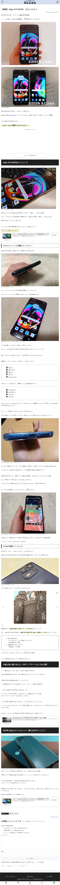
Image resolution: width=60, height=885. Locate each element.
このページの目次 (29, 155)
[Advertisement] (30, 141)
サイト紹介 (49, 876)
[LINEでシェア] (50, 575)
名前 (2, 851)
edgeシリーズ (5, 813)
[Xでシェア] (9, 571)
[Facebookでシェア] (9, 575)
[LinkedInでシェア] (29, 579)
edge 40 (13, 115)
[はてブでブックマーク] (23, 575)
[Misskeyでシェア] (50, 571)
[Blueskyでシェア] (36, 571)
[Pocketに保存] (36, 575)
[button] (3, 607)
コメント (4, 835)
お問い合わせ (30, 876)
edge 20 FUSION (14, 813)
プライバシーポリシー (10, 876)
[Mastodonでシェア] (23, 571)
